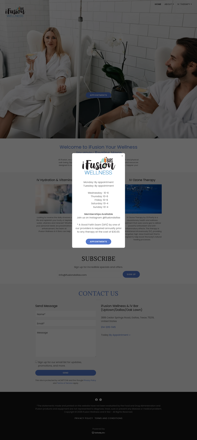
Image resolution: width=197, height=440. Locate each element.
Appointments (98, 241)
